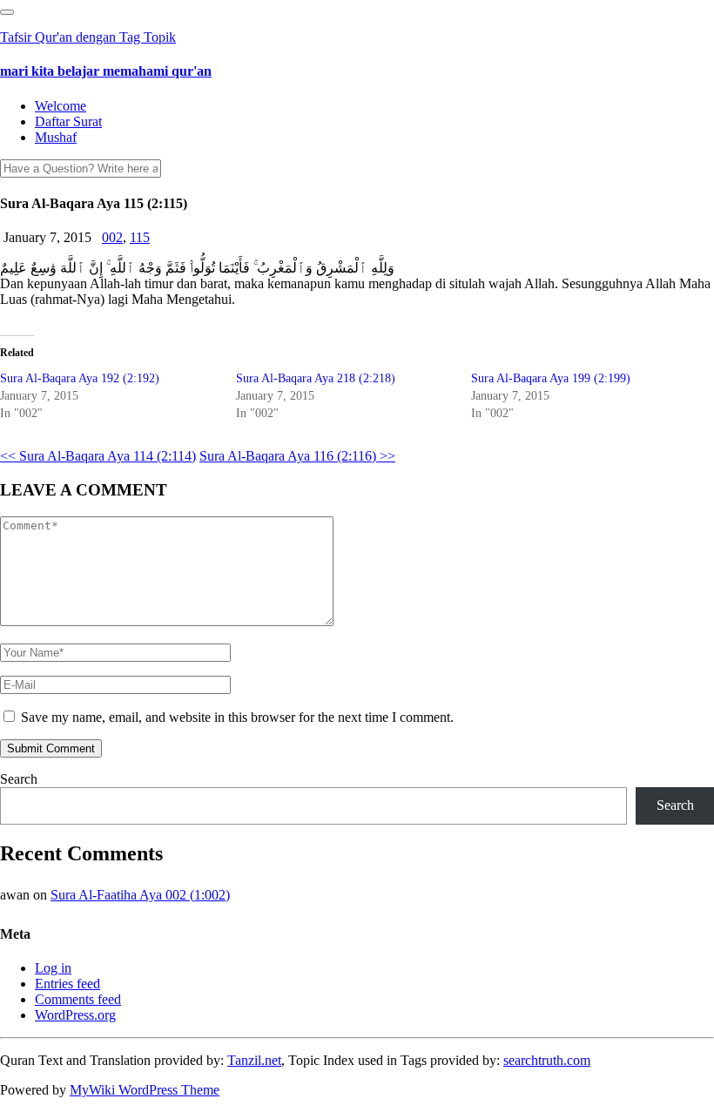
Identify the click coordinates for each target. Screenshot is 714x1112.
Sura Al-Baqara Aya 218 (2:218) (315, 378)
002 (112, 237)
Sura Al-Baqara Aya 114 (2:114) (98, 455)
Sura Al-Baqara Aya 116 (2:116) (297, 455)
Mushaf (56, 137)
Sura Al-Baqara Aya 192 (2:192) (79, 378)
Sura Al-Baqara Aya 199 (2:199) (550, 378)
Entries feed (67, 983)
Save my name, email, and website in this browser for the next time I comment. (237, 717)
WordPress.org (75, 1015)
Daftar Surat (68, 121)
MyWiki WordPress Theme (144, 1089)
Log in (53, 967)
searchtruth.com (546, 1060)
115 (140, 237)
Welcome (60, 105)
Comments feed (78, 999)
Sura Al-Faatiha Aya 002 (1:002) (140, 894)
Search (18, 779)
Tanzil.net (254, 1060)
